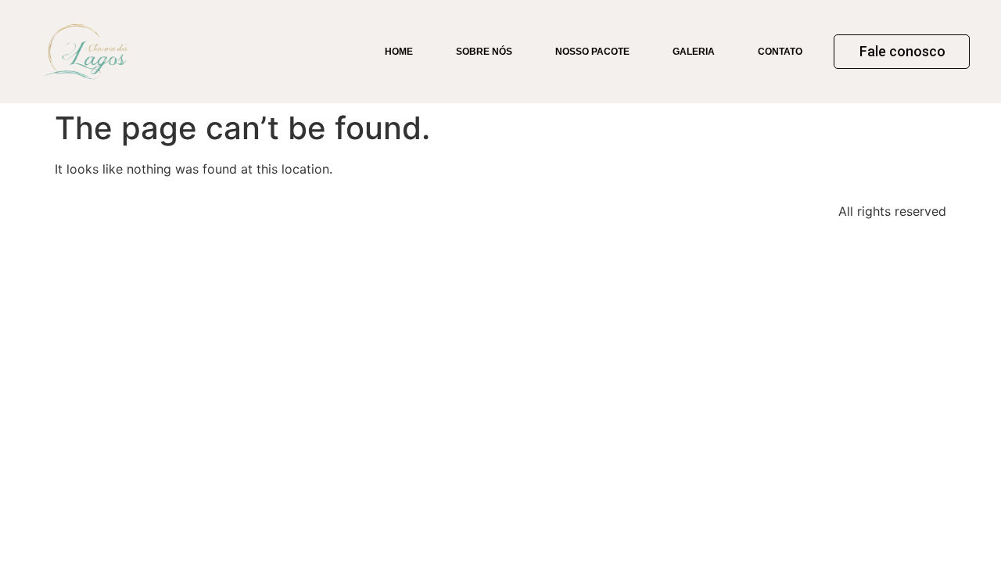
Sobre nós (484, 51)
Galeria (694, 51)
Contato (780, 51)
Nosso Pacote (592, 51)
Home (399, 51)
